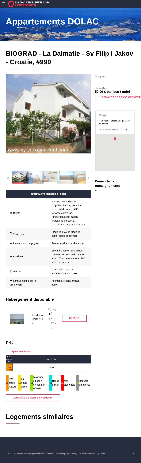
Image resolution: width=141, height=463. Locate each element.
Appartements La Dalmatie (60, 35)
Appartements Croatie (33, 35)
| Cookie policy (70, 454)
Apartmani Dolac (21, 351)
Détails (74, 318)
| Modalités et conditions (42, 454)
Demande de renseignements (33, 398)
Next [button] (85, 121)
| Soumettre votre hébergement (91, 454)
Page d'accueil (12, 35)
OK (126, 129)
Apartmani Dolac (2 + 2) (37, 319)
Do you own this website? (109, 130)
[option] (48, 114)
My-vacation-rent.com (32, 4)
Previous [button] (11, 121)
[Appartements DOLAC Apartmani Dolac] (17, 318)
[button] (115, 139)
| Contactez (59, 454)
